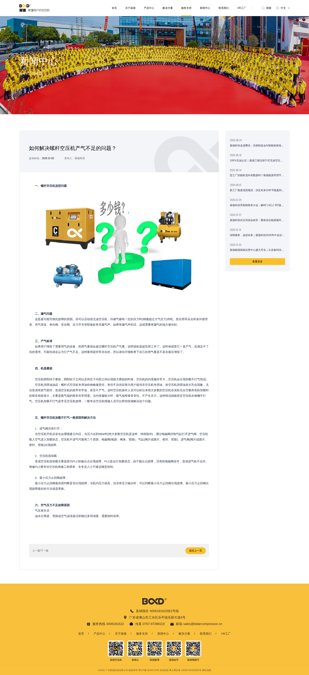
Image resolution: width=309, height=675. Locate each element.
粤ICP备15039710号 (148, 670)
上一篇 (36, 550)
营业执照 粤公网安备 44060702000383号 (180, 670)
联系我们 (224, 8)
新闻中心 (205, 8)
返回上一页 (195, 550)
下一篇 (44, 550)
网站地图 (206, 670)
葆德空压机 (116, 659)
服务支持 (186, 8)
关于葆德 (130, 8)
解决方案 (168, 8)
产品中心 (149, 8)
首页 (114, 8)
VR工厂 (241, 8)
